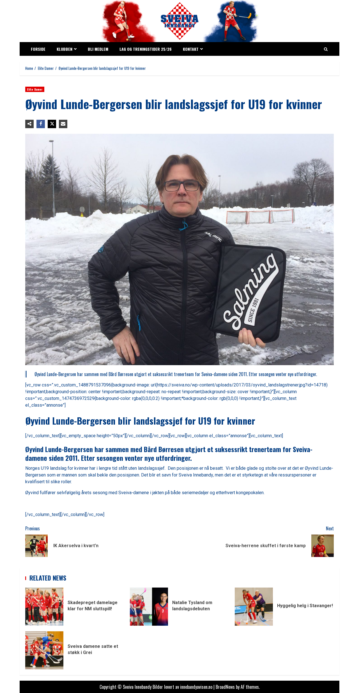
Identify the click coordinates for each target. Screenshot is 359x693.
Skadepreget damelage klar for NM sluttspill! (44, 607)
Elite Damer (35, 89)
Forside (38, 49)
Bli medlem (98, 49)
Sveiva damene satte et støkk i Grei (44, 650)
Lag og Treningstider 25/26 (145, 49)
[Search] (326, 49)
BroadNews (225, 686)
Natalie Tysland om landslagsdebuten (149, 607)
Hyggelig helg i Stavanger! (254, 607)
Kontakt (191, 49)
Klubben (64, 49)
